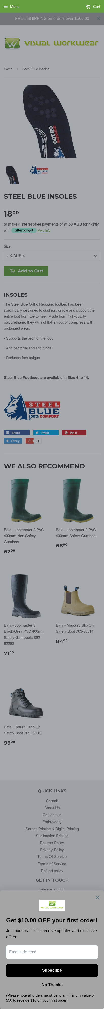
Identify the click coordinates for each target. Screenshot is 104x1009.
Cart (96, 6)
